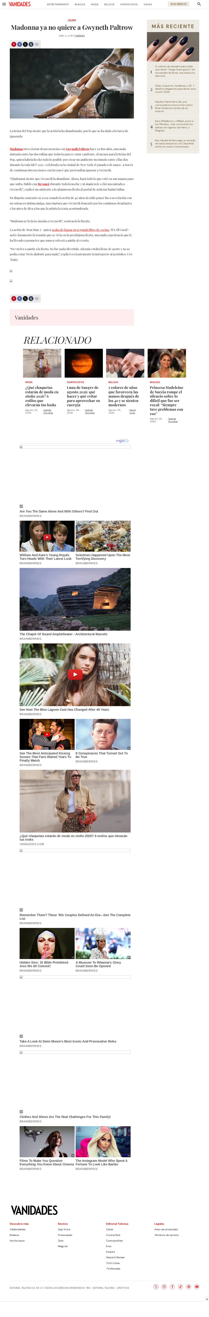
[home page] (19, 4)
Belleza (109, 4)
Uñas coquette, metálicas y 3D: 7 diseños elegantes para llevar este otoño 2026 (175, 89)
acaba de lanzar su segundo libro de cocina (80, 230)
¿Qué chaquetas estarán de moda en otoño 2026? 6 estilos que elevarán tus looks (41, 396)
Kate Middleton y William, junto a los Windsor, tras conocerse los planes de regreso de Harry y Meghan (174, 125)
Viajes (148, 4)
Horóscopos (129, 4)
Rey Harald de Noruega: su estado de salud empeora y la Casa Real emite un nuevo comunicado (175, 143)
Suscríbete (178, 4)
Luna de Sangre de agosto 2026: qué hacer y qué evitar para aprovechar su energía (83, 396)
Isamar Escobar (48, 411)
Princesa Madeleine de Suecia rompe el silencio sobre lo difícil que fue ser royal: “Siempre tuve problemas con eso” (166, 400)
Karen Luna (133, 411)
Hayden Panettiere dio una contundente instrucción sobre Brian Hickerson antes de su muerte (174, 106)
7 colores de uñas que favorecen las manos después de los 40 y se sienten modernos (123, 396)
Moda (94, 4)
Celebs (72, 20)
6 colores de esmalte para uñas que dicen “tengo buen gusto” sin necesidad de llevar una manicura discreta (175, 71)
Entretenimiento (58, 4)
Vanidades (80, 35)
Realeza (80, 4)
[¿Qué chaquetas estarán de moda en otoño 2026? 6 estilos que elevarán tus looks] (42, 363)
